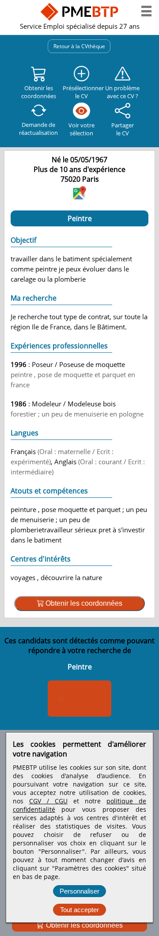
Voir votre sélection (81, 129)
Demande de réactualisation (38, 129)
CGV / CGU (48, 801)
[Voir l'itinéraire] (79, 196)
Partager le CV (122, 129)
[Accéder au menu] (146, 11)
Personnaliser (79, 891)
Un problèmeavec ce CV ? (122, 92)
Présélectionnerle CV (82, 92)
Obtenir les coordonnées (83, 925)
